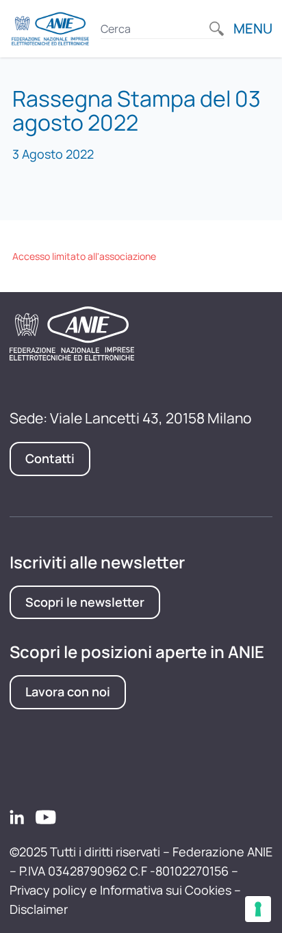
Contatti (50, 458)
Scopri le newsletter (84, 602)
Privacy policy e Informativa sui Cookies (120, 890)
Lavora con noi (67, 691)
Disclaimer (39, 909)
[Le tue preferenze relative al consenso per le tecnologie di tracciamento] (258, 909)
